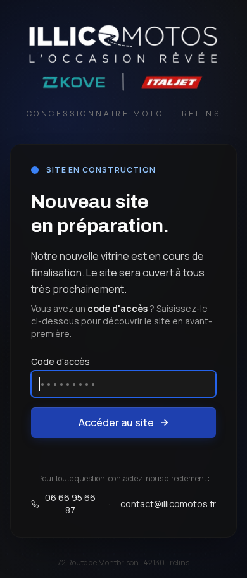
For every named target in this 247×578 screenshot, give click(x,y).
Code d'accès (60, 361)
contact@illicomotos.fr (168, 504)
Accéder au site (116, 422)
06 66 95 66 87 (70, 503)
